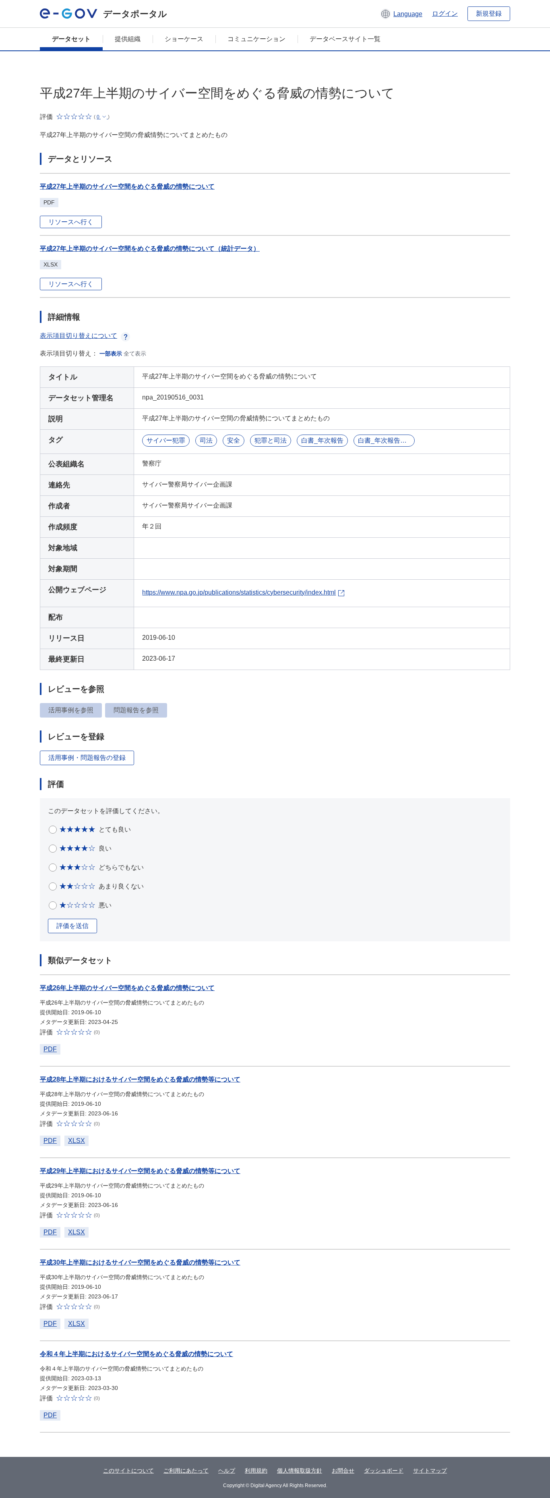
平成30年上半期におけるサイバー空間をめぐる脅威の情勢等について (140, 1262)
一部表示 (110, 353)
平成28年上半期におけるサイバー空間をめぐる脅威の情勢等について (140, 1079)
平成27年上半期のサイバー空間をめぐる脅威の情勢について (127, 186)
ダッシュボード (383, 1470)
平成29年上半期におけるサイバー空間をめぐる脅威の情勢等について (140, 1170)
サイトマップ (430, 1470)
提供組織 (128, 38)
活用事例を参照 (70, 710)
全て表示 (135, 353)
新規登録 (489, 13)
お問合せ (343, 1470)
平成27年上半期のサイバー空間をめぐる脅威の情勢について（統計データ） (150, 248)
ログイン (445, 13)
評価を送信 (72, 925)
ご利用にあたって (186, 1470)
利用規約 (256, 1470)
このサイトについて (128, 1470)
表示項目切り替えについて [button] (78, 335)
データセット (71, 38)
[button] (401, 13)
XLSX (76, 1140)
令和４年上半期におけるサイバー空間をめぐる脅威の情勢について (136, 1353)
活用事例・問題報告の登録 (87, 757)
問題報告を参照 (136, 710)
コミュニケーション (256, 38)
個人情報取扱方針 (299, 1470)
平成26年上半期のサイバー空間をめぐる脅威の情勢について (127, 987)
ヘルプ (226, 1470)
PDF (50, 1049)
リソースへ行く (70, 221)
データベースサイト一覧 (345, 38)
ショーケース (184, 38)
